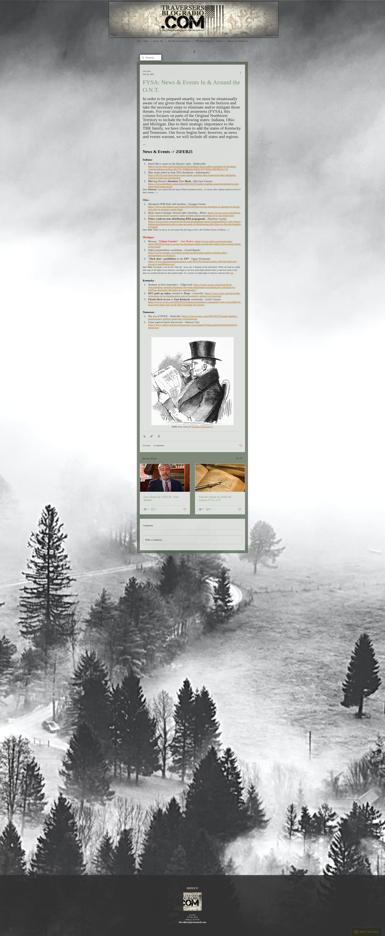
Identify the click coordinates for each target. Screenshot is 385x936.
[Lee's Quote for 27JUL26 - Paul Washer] (165, 478)
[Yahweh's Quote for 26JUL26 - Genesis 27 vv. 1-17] (220, 478)
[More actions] (240, 73)
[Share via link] (151, 436)
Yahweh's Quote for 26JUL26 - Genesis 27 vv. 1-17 (216, 498)
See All (239, 458)
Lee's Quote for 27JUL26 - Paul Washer (161, 498)
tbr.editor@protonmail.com (192, 922)
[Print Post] (158, 436)
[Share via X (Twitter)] (144, 436)
